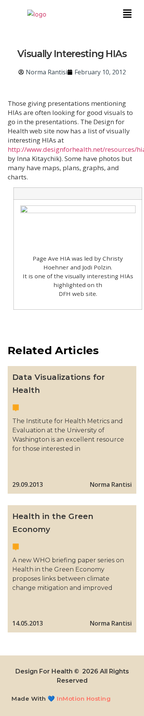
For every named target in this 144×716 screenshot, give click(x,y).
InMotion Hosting (84, 698)
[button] (127, 14)
